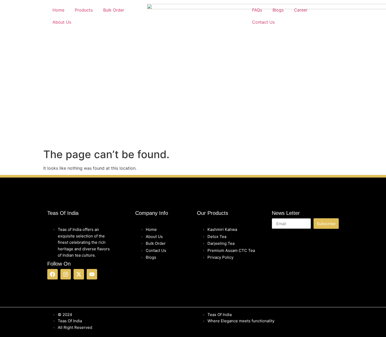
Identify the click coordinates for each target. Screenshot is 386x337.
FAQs (257, 10)
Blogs (278, 10)
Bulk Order (113, 10)
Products (84, 10)
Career (300, 10)
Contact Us (263, 22)
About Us (62, 22)
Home (58, 10)
